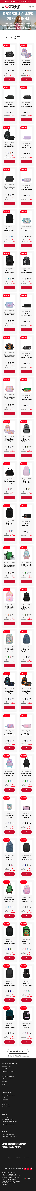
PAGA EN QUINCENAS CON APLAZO (18, 2)
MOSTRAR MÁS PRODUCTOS (18, 1051)
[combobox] (28, 1178)
